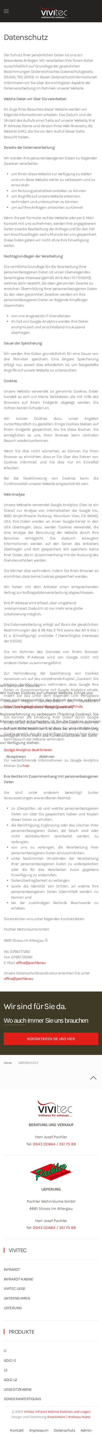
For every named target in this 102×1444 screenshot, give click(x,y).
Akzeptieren (16, 756)
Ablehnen (47, 756)
